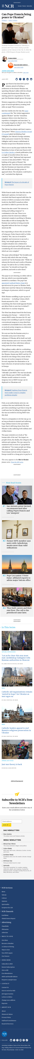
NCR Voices (10, 760)
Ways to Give (6, 950)
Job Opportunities (7, 994)
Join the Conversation (8, 70)
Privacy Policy (6, 1017)
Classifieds (5, 926)
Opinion (4, 20)
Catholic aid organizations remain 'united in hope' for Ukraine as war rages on (17, 694)
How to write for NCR (8, 990)
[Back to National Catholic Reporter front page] (9, 6)
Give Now (5, 940)
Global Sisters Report (8, 918)
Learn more (25, 72)
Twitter (14, 1040)
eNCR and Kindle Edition (9, 976)
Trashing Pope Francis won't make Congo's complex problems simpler (16, 392)
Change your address (8, 1000)
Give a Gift (5, 970)
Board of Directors (7, 1024)
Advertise (5, 932)
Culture (4, 898)
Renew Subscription (8, 967)
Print (31, 79)
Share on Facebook (20, 79)
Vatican (4, 652)
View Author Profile (12, 60)
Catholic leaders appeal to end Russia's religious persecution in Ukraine (16, 730)
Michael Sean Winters (9, 768)
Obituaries (5, 929)
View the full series (17, 462)
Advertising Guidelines (7, 1045)
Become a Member (8, 943)
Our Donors (5, 956)
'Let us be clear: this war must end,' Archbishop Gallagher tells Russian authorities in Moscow (16, 657)
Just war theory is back (12, 764)
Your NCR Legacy (7, 953)
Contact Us (5, 987)
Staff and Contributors (9, 1020)
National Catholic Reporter (4, 1034)
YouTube (20, 1040)
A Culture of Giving (8, 946)
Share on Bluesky (17, 79)
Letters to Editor (7, 997)
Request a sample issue (9, 980)
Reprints (4, 1003)
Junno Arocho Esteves (10, 663)
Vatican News (11, 652)
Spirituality (5, 904)
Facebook (17, 1040)
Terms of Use (17, 1045)
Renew (24, 6)
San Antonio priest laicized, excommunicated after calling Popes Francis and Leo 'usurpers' (19, 509)
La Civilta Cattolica (8, 152)
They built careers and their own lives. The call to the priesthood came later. (19, 610)
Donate (20, 6)
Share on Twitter (24, 79)
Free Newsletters (7, 973)
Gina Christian (7, 700)
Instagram (24, 1040)
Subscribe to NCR (7, 964)
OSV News (20, 663)
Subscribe (29, 6)
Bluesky (11, 1040)
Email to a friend (27, 79)
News (3, 688)
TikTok (27, 1040)
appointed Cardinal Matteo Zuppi (13, 283)
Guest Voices (13, 20)
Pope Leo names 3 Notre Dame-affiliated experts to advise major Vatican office (19, 577)
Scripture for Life (7, 907)
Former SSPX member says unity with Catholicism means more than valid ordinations (19, 544)
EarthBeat (5, 915)
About (4, 1011)
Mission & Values (7, 1014)
